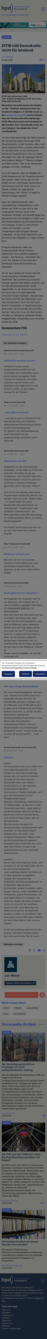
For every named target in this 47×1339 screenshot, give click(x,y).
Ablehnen (25, 674)
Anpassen (8, 674)
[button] (43, 10)
